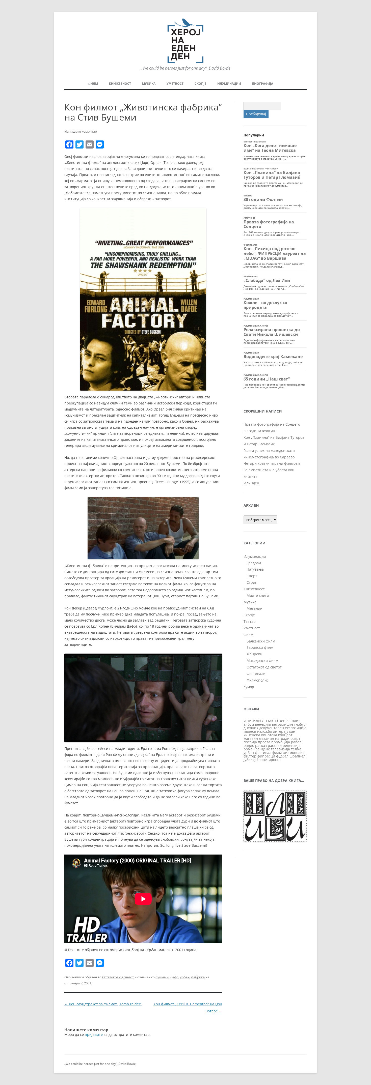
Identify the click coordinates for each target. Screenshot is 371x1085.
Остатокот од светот (118, 977)
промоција (280, 742)
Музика (148, 83)
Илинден (251, 483)
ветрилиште (282, 724)
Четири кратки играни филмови (272, 463)
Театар (250, 621)
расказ (261, 745)
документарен (271, 727)
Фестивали (256, 673)
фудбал (282, 756)
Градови (254, 563)
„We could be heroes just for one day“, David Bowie (100, 1064)
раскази (275, 745)
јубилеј (250, 759)
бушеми (162, 977)
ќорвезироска (269, 759)
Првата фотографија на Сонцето (272, 424)
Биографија (262, 83)
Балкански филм (261, 641)
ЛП (264, 720)
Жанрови (254, 654)
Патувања (255, 569)
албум (249, 724)
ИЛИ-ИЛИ (252, 720)
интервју (280, 731)
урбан (185, 977)
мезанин (266, 738)
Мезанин (254, 608)
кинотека (269, 734)
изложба (264, 731)
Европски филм (260, 647)
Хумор (249, 686)
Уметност (175, 83)
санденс (263, 749)
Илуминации (229, 83)
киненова (252, 734)
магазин (251, 738)
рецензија (292, 745)
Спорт (252, 575)
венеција (263, 724)
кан (292, 731)
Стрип (252, 582)
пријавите (94, 1034)
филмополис (293, 752)
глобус (299, 724)
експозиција (295, 727)
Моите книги (258, 595)
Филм (93, 83)
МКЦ (272, 720)
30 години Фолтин (259, 430)
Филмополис (258, 680)
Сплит (294, 720)
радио (249, 745)
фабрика (198, 977)
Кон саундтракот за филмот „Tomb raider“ (103, 1004)
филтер (250, 756)
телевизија (280, 749)
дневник (251, 727)
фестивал (263, 752)
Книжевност (120, 83)
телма (296, 749)
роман (249, 749)
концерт (285, 734)
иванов (250, 731)
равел (296, 742)
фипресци (266, 756)
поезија (250, 742)
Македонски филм (262, 660)
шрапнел (297, 756)
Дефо (174, 977)
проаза (264, 742)
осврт (295, 738)
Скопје (200, 83)
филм (277, 752)
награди (282, 738)
